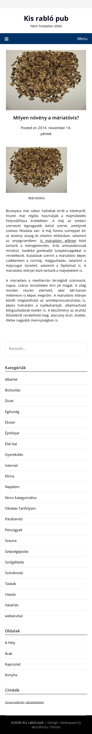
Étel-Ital (11, 443)
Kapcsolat (13, 664)
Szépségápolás (17, 551)
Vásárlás (11, 605)
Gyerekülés (14, 454)
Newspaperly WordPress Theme (56, 724)
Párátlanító (14, 519)
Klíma (9, 476)
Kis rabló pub (46, 18)
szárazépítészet (34, 702)
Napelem (12, 486)
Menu (82, 38)
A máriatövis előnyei (58, 240)
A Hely (10, 642)
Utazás (10, 594)
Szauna (11, 540)
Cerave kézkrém (15, 702)
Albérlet (11, 379)
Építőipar (12, 432)
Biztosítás (13, 390)
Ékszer (10, 422)
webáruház (14, 615)
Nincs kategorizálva (20, 497)
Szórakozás (14, 572)
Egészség (12, 411)
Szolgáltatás (14, 562)
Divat (9, 400)
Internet (11, 465)
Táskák (10, 583)
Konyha (11, 674)
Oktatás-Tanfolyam (20, 508)
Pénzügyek (13, 529)
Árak (8, 653)
